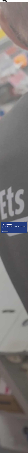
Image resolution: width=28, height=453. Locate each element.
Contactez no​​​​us (5, 230)
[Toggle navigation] (25, 1)
